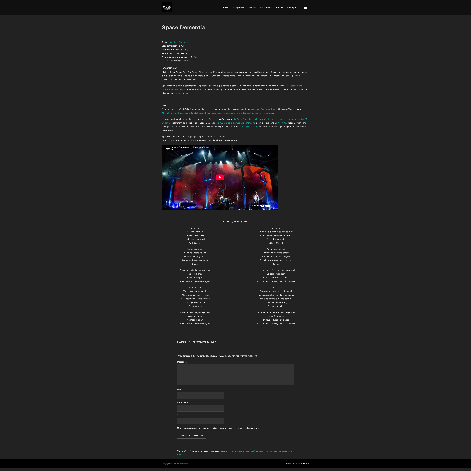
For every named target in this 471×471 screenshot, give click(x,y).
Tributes (279, 7)
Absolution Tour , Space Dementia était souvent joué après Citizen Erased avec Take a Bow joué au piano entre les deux (217, 113)
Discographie (237, 7)
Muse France (266, 7)
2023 (187, 61)
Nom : (180, 390)
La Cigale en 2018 (249, 126)
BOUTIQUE (291, 7)
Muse (225, 7)
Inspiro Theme (291, 464)
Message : (182, 362)
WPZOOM (305, 464)
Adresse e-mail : (184, 402)
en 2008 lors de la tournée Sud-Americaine (235, 123)
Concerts (252, 7)
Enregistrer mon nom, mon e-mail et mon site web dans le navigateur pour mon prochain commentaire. (221, 428)
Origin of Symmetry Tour (263, 109)
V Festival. (282, 123)
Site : (179, 415)
